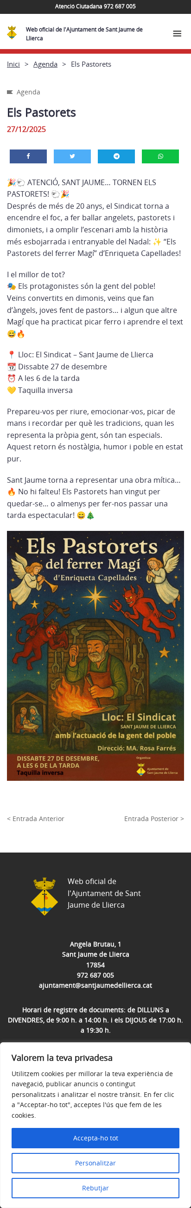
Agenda (45, 63)
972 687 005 (95, 975)
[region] (95, 1125)
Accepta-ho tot (95, 1137)
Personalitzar (95, 1162)
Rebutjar (95, 1187)
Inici (13, 63)
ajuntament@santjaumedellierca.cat (95, 985)
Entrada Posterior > (154, 818)
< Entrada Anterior (35, 818)
